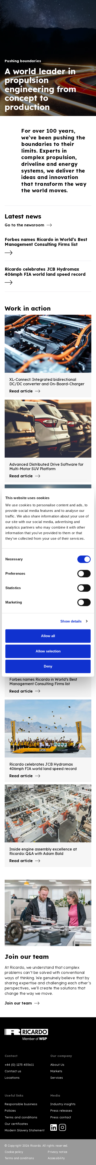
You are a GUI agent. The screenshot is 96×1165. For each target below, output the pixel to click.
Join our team (18, 1003)
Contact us (13, 1071)
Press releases (61, 1110)
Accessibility (56, 1158)
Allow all (48, 636)
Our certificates (16, 1124)
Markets (56, 1071)
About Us (57, 1064)
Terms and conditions (21, 1117)
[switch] (84, 573)
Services (56, 1077)
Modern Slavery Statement (25, 1130)
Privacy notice (57, 1152)
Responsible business (21, 1104)
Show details (71, 621)
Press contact (60, 1117)
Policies (10, 1110)
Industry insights (62, 1104)
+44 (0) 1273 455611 (19, 1064)
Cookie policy (14, 1152)
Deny (48, 666)
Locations (12, 1077)
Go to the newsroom (24, 225)
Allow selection (48, 651)
